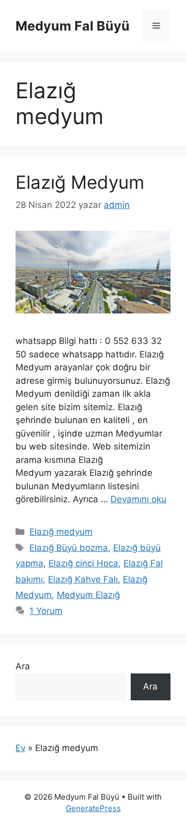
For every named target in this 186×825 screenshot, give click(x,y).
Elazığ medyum (60, 532)
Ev (20, 748)
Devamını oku (138, 499)
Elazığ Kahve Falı (83, 579)
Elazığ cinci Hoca (83, 563)
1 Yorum (46, 611)
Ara (23, 666)
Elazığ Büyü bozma (68, 548)
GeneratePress (93, 808)
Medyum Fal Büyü (73, 26)
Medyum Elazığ (88, 595)
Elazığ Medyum (80, 182)
